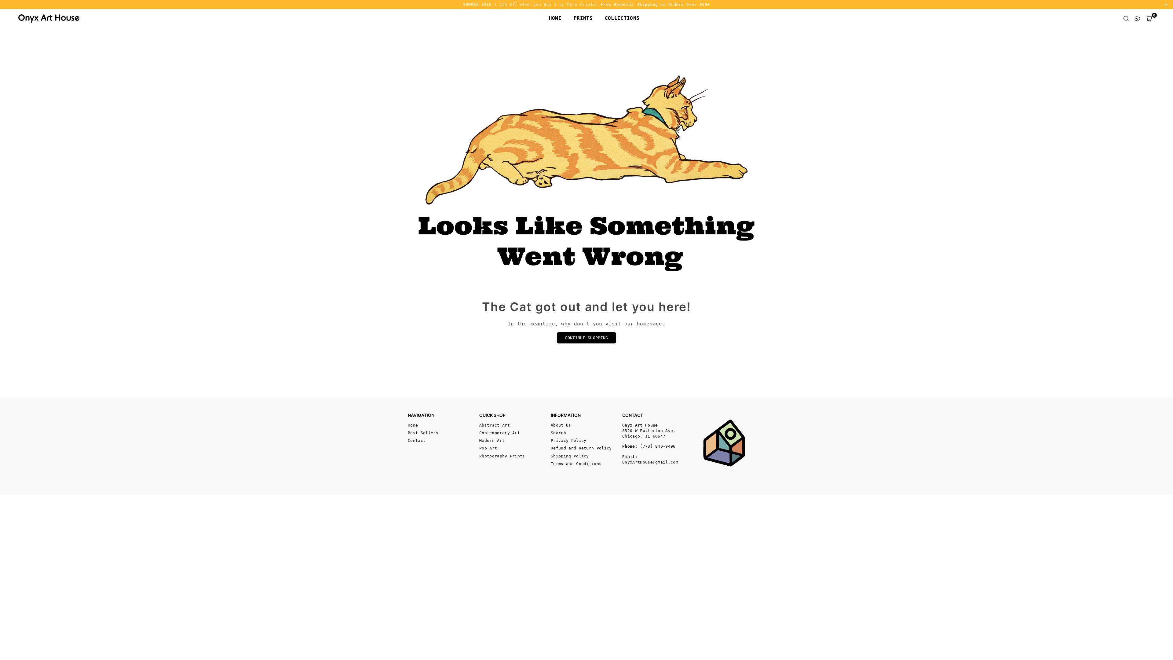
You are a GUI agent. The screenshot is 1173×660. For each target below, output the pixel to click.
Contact (417, 440)
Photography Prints (502, 456)
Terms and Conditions (576, 463)
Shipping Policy (570, 456)
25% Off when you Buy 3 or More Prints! (586, 4)
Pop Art (488, 448)
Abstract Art (494, 425)
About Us (561, 425)
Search (558, 433)
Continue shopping (586, 338)
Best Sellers (423, 433)
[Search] (1126, 18)
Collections (622, 18)
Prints (583, 18)
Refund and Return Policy (581, 448)
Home (555, 18)
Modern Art (492, 440)
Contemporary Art (499, 433)
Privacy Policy (568, 440)
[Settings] (1137, 18)
